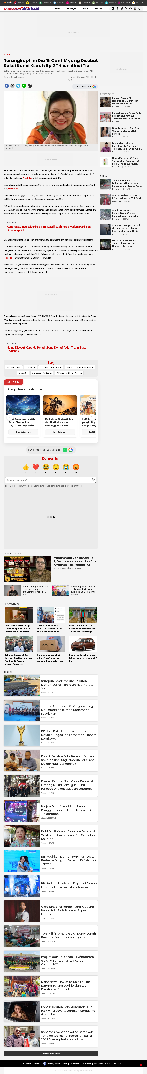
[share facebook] (7, 87)
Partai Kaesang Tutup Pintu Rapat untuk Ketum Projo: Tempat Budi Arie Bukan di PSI (126, 116)
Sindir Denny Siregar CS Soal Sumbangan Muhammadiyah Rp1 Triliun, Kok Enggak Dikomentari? (35, 589)
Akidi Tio (27, 177)
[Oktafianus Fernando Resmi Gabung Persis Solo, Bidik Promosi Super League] (22, 920)
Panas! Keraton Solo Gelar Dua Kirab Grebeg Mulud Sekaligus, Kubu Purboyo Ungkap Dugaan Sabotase (67, 785)
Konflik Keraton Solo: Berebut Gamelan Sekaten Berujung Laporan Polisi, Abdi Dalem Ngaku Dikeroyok (69, 760)
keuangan (116, 201)
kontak (37, 1063)
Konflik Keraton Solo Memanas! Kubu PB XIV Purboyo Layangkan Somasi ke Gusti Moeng (68, 1010)
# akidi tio (23, 373)
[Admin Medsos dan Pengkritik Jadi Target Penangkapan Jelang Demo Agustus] (105, 218)
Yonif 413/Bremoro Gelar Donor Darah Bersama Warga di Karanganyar (68, 935)
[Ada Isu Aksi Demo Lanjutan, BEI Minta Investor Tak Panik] (105, 203)
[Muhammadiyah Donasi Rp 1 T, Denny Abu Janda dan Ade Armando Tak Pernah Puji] (27, 569)
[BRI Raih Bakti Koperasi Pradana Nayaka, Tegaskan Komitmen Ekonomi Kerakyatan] (22, 745)
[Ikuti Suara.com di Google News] (70, 450)
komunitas (116, 167)
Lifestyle (71, 8)
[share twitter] (12, 87)
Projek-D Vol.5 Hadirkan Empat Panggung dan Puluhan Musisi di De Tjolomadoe (67, 810)
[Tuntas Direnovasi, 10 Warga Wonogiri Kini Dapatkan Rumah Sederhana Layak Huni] (22, 720)
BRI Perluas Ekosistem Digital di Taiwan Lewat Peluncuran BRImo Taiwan (69, 885)
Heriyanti (13, 188)
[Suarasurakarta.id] (21, 10)
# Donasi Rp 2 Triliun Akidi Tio (69, 373)
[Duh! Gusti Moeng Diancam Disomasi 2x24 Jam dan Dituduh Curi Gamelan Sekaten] (22, 845)
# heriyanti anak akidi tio (51, 367)
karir (65, 1063)
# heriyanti (30, 367)
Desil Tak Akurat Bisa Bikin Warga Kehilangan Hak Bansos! (126, 131)
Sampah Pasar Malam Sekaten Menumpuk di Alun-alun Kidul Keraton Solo (68, 684)
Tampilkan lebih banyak (51, 1053)
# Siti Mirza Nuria (13, 367)
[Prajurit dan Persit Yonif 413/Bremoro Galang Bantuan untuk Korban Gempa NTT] (22, 970)
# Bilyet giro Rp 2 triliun (42, 373)
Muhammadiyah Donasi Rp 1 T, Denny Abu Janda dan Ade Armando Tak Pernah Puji (75, 561)
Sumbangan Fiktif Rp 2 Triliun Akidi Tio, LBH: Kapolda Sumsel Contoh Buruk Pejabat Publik (84, 589)
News (57, 8)
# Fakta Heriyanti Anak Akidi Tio (80, 367)
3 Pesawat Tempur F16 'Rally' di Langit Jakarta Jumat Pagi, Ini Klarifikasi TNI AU (127, 228)
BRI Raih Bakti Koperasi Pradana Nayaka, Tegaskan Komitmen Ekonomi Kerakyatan (69, 734)
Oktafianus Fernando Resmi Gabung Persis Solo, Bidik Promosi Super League (67, 910)
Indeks (98, 8)
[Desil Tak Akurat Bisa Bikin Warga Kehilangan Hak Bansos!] (105, 136)
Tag (50, 362)
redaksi (27, 1063)
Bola (85, 8)
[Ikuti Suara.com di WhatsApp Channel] (65, 450)
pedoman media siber (80, 1063)
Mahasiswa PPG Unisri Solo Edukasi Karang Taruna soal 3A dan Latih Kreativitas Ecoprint (66, 985)
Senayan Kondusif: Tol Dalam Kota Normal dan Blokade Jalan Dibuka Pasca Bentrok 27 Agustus (127, 183)
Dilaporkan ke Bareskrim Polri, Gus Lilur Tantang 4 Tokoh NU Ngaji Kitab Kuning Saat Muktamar (127, 146)
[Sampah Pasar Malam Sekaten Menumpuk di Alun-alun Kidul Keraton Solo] (22, 695)
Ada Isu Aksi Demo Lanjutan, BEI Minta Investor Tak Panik (127, 197)
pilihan (104, 176)
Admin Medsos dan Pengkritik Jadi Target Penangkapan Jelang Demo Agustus (126, 213)
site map (117, 1063)
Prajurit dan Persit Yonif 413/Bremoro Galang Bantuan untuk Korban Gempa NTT (67, 960)
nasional (116, 107)
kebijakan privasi (102, 1063)
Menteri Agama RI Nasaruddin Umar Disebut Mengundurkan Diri (126, 101)
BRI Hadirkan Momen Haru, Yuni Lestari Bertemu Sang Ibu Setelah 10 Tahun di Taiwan (68, 860)
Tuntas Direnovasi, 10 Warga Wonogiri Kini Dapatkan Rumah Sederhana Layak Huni (68, 709)
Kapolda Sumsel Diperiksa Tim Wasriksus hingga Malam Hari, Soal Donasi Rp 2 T (49, 228)
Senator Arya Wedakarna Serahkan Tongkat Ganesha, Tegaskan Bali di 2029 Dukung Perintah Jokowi (67, 1035)
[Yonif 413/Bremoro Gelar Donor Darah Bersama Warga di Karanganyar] (22, 945)
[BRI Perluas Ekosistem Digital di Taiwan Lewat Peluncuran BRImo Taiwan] (22, 895)
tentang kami (53, 1063)
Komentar (51, 458)
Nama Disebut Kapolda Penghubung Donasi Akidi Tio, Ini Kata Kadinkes (47, 349)
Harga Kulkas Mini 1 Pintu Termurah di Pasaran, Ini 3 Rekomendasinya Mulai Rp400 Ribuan (126, 161)
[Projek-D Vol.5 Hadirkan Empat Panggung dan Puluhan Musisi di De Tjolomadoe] (22, 820)
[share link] (30, 87)
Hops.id (8, 257)
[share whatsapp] (24, 87)
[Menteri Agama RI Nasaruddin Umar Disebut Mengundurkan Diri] (105, 106)
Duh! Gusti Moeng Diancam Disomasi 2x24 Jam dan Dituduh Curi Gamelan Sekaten (68, 835)
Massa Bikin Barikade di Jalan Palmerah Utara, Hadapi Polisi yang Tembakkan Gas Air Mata (125, 243)
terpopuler (107, 94)
